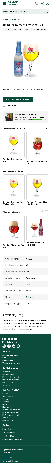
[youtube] (18, 346)
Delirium (29, 297)
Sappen (5, 399)
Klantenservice (8, 358)
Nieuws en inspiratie (10, 380)
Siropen (5, 402)
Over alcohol (7, 382)
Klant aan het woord (10, 377)
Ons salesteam (8, 374)
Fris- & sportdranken (10, 412)
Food (4, 404)
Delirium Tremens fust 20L (13, 160)
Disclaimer (7, 458)
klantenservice (39, 120)
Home (5, 19)
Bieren (13, 19)
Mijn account (7, 360)
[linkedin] (13, 346)
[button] (10, 105)
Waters (5, 418)
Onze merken (8, 420)
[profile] (47, 3)
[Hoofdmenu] (4, 3)
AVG (4, 455)
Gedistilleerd (7, 396)
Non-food (6, 407)
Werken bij (6, 385)
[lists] (36, 3)
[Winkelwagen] (42, 3)
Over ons (6, 372)
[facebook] (9, 346)
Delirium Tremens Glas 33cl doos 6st (13, 203)
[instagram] (4, 346)
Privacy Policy (8, 452)
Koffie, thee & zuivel (10, 415)
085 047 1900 (8, 436)
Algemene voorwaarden (12, 450)
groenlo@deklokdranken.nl (13, 439)
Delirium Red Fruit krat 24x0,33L (36, 244)
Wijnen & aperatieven (11, 410)
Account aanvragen (10, 355)
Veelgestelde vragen (11, 363)
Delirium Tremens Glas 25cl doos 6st (36, 203)
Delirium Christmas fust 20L (37, 162)
